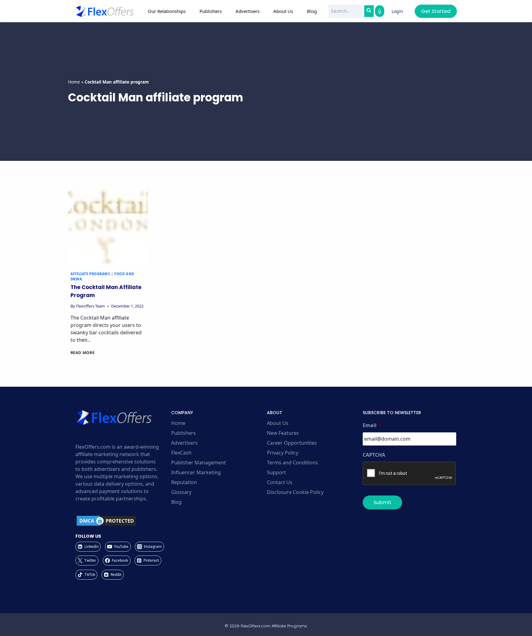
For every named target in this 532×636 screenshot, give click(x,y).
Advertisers (184, 442)
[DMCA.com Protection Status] (122, 521)
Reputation (184, 482)
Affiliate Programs (90, 273)
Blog (312, 11)
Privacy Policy (282, 452)
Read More (83, 352)
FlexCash (181, 452)
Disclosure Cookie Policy (295, 492)
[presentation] (108, 225)
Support (276, 472)
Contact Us (279, 482)
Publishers (183, 433)
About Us (277, 423)
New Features (283, 433)
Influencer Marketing (196, 472)
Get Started (435, 11)
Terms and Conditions (292, 462)
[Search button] (368, 11)
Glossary (181, 492)
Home (74, 82)
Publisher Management (198, 462)
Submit (382, 502)
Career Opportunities (292, 442)
